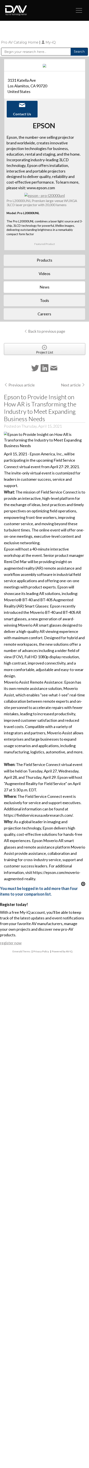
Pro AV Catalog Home (20, 42)
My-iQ (50, 42)
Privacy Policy (41, 951)
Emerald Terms (21, 951)
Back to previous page (46, 331)
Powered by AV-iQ (62, 951)
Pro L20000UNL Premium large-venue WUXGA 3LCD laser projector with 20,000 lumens (41, 203)
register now (11, 942)
